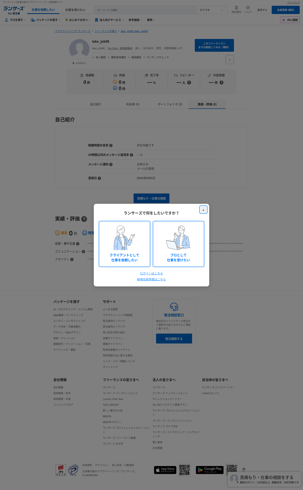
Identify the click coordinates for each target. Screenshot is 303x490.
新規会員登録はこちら (151, 279)
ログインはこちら (151, 273)
